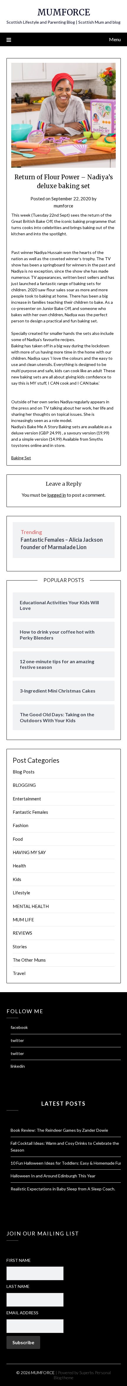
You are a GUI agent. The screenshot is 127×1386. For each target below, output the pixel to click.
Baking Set (21, 457)
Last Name (18, 1286)
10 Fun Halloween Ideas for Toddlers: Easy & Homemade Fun (66, 1163)
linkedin (18, 1066)
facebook (19, 1027)
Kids (17, 879)
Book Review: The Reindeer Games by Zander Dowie (59, 1130)
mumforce (63, 205)
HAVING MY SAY (29, 852)
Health (19, 865)
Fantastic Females (30, 812)
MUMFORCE (63, 12)
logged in (56, 495)
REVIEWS (22, 933)
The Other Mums (29, 960)
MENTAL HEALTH (31, 906)
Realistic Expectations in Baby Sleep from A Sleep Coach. (63, 1188)
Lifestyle (21, 892)
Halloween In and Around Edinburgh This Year (53, 1175)
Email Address (22, 1312)
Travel (19, 973)
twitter (17, 1040)
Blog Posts (24, 771)
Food (18, 839)
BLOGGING (24, 785)
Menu (115, 39)
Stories (20, 946)
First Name (18, 1260)
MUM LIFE (23, 919)
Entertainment (27, 798)
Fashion (20, 825)
